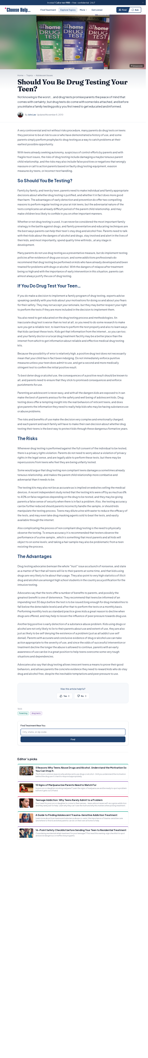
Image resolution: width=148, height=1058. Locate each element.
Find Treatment (48, 10)
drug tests (36, 713)
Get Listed (96, 10)
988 (68, 2)
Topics (29, 75)
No (83, 696)
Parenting (23, 713)
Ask (137, 10)
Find (124, 10)
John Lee (32, 114)
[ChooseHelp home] (17, 9)
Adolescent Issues (44, 75)
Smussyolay (138, 66)
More (82, 10)
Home (20, 75)
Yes (66, 696)
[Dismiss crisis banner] (143, 3)
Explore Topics (67, 10)
